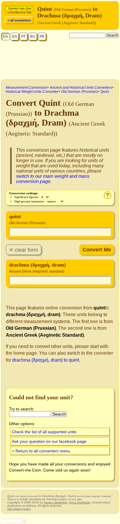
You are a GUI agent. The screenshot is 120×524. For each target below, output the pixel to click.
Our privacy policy (19, 508)
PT (23, 37)
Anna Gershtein (79, 502)
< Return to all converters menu (41, 451)
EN (5, 37)
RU (32, 37)
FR (42, 37)
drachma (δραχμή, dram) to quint (45, 360)
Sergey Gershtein (55, 502)
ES (14, 37)
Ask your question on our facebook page (49, 441)
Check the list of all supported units (44, 431)
